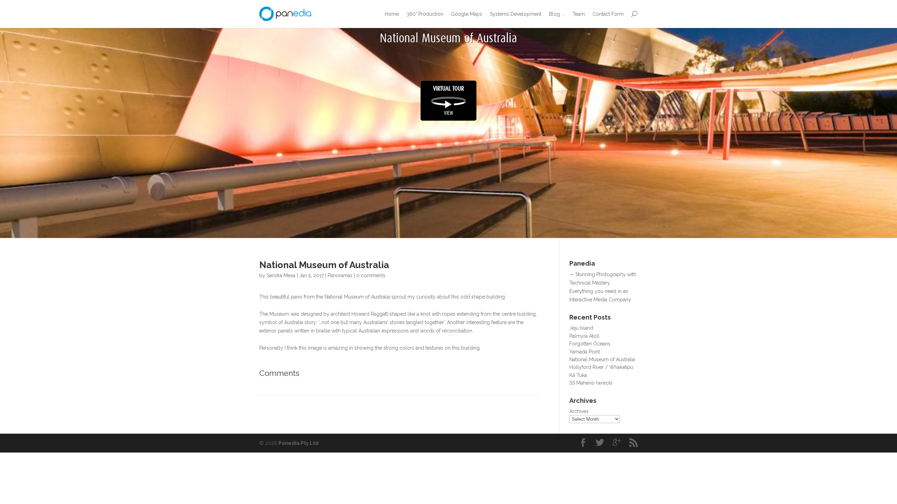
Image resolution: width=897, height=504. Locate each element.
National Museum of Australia (602, 359)
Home (392, 14)
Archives (579, 411)
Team (579, 14)
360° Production (424, 14)
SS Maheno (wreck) (590, 383)
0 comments (370, 275)
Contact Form (608, 14)
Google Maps (466, 14)
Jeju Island (581, 328)
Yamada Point (584, 352)
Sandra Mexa (281, 275)
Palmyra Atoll (584, 336)
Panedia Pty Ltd (299, 443)
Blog (554, 14)
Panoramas (340, 275)
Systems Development (515, 14)
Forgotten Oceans (589, 343)
